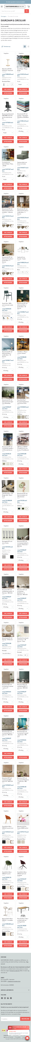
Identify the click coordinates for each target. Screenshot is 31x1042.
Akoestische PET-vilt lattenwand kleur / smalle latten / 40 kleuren (7, 354)
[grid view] (25, 46)
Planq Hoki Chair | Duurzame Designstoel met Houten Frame (23, 401)
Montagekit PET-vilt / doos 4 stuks (7, 542)
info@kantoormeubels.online (14, 981)
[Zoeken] (26, 11)
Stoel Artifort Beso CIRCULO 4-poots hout (7, 827)
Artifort (3, 829)
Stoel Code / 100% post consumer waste (7, 304)
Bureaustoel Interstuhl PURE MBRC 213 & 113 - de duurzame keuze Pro (8, 116)
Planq (18, 72)
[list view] (28, 46)
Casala (18, 260)
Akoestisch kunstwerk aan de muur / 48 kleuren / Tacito (22, 639)
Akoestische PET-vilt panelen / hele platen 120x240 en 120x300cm (23, 115)
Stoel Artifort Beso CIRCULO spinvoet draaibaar (22, 873)
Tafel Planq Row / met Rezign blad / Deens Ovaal (7, 495)
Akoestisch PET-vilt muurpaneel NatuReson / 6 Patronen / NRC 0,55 (22, 592)
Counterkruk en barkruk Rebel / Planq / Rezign (7, 164)
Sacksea (18, 165)
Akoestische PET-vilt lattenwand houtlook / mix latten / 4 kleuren (7, 210)
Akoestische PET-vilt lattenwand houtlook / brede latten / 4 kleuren (7, 259)
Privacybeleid (18, 1037)
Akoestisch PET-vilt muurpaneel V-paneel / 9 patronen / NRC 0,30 (22, 734)
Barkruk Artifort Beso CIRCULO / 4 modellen (7, 919)
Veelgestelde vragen (7, 1035)
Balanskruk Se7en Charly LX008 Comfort (22, 827)
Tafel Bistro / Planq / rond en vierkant (22, 352)
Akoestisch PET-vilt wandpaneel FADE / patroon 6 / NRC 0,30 (7, 779)
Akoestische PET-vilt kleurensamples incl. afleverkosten (22, 495)
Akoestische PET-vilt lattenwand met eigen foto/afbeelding (7, 401)
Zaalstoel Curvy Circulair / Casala (21, 258)
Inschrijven (25, 1019)
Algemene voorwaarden (8, 1037)
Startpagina (3, 16)
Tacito (18, 118)
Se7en (18, 829)
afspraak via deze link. (15, 970)
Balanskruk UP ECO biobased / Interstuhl (7, 69)
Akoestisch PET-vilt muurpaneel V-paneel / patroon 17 (7, 686)
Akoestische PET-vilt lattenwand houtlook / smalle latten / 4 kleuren (23, 211)
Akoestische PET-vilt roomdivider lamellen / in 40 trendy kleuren (8, 448)
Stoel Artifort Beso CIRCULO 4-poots (6, 872)
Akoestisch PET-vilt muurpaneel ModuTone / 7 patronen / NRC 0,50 (23, 780)
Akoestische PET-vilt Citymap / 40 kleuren (7, 638)
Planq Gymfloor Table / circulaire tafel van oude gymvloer (23, 920)
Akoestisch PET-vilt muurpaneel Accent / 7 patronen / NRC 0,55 (8, 733)
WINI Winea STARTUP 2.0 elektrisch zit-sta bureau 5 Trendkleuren (23, 448)
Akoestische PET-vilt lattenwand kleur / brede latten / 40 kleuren (22, 306)
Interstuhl (4, 72)
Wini (18, 451)
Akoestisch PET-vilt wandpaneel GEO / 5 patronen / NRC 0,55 (22, 686)
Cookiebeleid (24, 1037)
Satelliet (3, 306)
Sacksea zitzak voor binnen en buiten (22, 163)
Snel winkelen (8, 89)
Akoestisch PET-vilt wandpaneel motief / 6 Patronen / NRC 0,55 (8, 591)
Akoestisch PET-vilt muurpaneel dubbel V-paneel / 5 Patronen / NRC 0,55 (23, 544)
